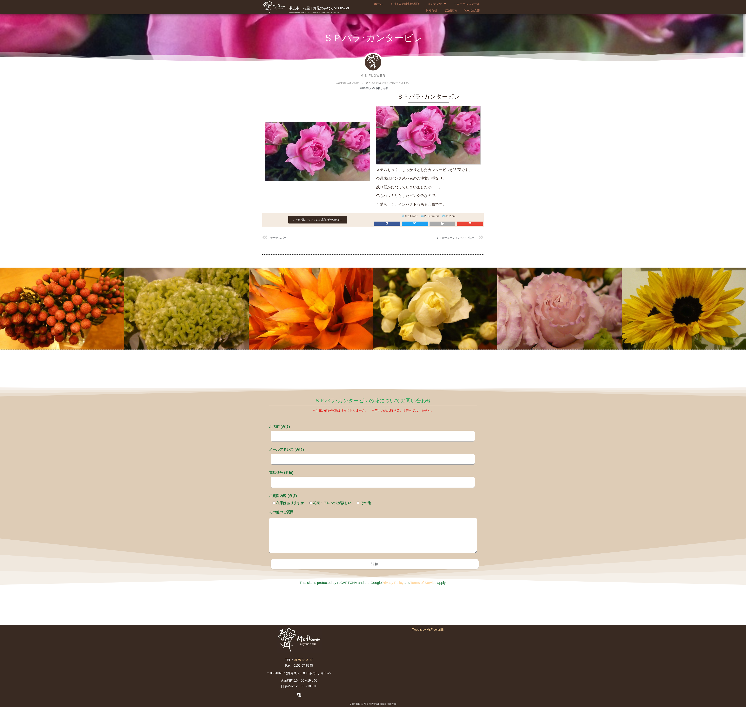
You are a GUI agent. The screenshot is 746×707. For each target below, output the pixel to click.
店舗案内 (451, 10)
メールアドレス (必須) (286, 449)
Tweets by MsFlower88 (428, 629)
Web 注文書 (472, 10)
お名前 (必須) (279, 427)
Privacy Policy (393, 583)
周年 (385, 88)
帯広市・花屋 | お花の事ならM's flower (319, 8)
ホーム (378, 3)
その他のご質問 (281, 512)
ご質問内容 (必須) (283, 496)
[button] (317, 219)
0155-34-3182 (303, 660)
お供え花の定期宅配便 (405, 3)
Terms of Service (423, 583)
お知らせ (431, 10)
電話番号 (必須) (281, 473)
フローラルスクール (467, 3)
